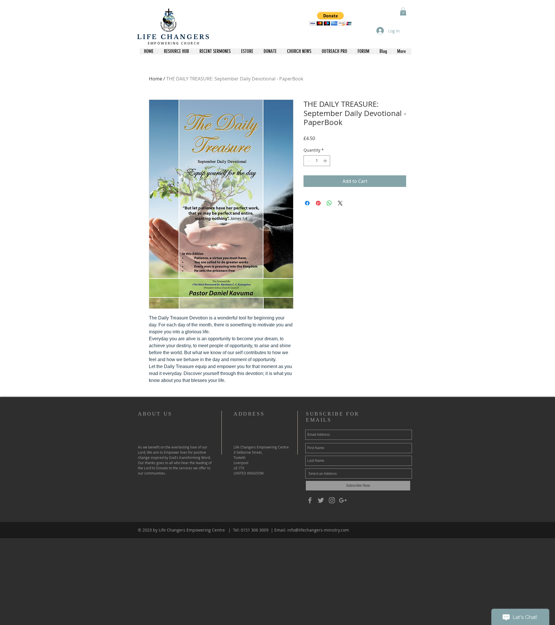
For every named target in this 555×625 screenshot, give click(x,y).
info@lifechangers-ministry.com (318, 530)
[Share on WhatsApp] (329, 203)
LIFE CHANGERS (174, 37)
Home (155, 79)
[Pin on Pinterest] (318, 203)
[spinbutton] (317, 161)
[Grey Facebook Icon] (310, 500)
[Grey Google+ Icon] (343, 500)
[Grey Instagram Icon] (332, 500)
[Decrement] (308, 161)
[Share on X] (340, 203)
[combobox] (358, 473)
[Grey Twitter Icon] (321, 500)
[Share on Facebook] (307, 203)
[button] (330, 18)
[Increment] (325, 161)
